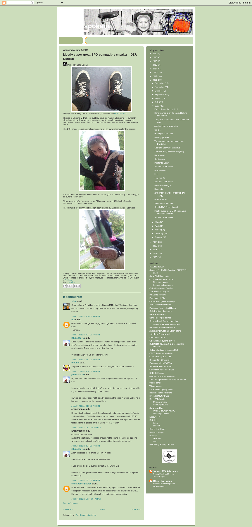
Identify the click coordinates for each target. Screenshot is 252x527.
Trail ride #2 (159, 178)
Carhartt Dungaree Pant (160, 357)
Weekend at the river (163, 203)
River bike (158, 189)
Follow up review (160, 405)
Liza (156, 174)
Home (102, 509)
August (158, 98)
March (158, 230)
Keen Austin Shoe (157, 337)
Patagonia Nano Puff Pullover (162, 327)
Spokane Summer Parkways (167, 148)
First (155, 423)
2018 (155, 57)
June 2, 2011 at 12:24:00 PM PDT (86, 427)
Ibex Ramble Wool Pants (160, 305)
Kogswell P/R (155, 417)
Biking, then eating (162, 481)
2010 (155, 242)
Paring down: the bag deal (165, 109)
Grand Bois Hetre (157, 429)
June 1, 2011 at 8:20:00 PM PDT (85, 316)
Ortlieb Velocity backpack (160, 311)
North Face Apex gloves (160, 318)
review (72, 282)
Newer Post (68, 509)
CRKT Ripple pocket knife (160, 353)
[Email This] (65, 286)
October (159, 91)
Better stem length (162, 185)
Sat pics (158, 130)
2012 (155, 76)
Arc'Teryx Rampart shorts (161, 366)
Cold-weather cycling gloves (162, 341)
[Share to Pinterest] (79, 286)
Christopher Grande (81, 483)
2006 (155, 257)
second (156, 426)
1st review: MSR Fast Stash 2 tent (164, 324)
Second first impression (163, 285)
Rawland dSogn (156, 432)
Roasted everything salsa (164, 484)
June (157, 106)
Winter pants (155, 383)
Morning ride (159, 170)
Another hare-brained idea (166, 126)
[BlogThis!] (68, 286)
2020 (155, 53)
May (157, 222)
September (160, 94)
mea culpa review (161, 413)
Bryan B (75, 362)
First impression (160, 282)
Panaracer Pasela (157, 314)
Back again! (159, 155)
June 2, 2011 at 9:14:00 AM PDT (85, 371)
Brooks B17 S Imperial (159, 360)
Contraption (159, 159)
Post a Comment (70, 503)
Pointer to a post (161, 163)
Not (73, 319)
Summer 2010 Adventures (165, 471)
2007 (155, 253)
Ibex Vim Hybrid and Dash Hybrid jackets (167, 379)
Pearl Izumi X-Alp (157, 298)
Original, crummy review (164, 411)
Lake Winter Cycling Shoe (160, 389)
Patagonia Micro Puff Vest (160, 363)
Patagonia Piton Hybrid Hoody (162, 308)
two (154, 441)
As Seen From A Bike (163, 166)
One (155, 438)
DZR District (119, 113)
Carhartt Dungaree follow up (162, 301)
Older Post (136, 509)
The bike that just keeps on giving (169, 151)
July (157, 102)
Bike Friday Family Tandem (161, 444)
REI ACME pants (156, 373)
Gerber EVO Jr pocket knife (162, 376)
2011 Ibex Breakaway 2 (159, 334)
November (160, 87)
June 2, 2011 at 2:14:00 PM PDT (85, 446)
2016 (155, 61)
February (159, 233)
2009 (155, 246)
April (157, 226)
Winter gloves (155, 386)
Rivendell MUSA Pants (159, 396)
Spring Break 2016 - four (163, 474)
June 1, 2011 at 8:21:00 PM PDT (85, 335)
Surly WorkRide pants (159, 276)
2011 (155, 80)
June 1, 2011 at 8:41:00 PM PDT (85, 359)
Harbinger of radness (163, 133)
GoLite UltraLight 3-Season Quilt (163, 350)
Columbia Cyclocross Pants (161, 370)
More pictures (160, 199)
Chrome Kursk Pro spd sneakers (164, 321)
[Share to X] (72, 286)
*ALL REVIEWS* (156, 267)
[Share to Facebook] (75, 286)
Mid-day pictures (161, 137)
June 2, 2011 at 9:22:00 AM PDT (85, 406)
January (159, 237)
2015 (155, 65)
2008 (155, 249)
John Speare (77, 338)
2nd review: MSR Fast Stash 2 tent (165, 331)
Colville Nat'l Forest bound (166, 207)
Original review (159, 402)
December (160, 83)
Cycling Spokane (85, 26)
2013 (155, 72)
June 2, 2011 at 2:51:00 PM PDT (85, 480)
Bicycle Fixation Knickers (160, 393)
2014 (155, 69)
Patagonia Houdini (157, 295)
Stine (74, 301)
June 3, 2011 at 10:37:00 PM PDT (86, 499)
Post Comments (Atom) (85, 515)
